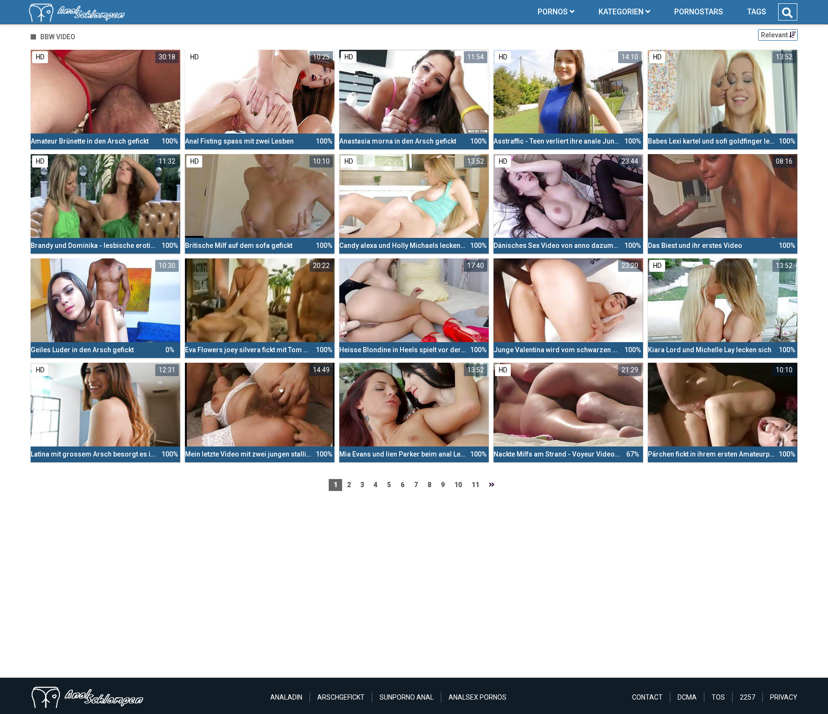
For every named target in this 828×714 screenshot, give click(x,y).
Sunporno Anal (407, 697)
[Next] (491, 485)
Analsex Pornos (477, 697)
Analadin (286, 697)
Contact (647, 697)
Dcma (687, 697)
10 (458, 485)
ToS (718, 697)
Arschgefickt (341, 697)
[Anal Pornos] (77, 12)
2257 (747, 697)
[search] (787, 12)
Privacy (783, 697)
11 (475, 485)
